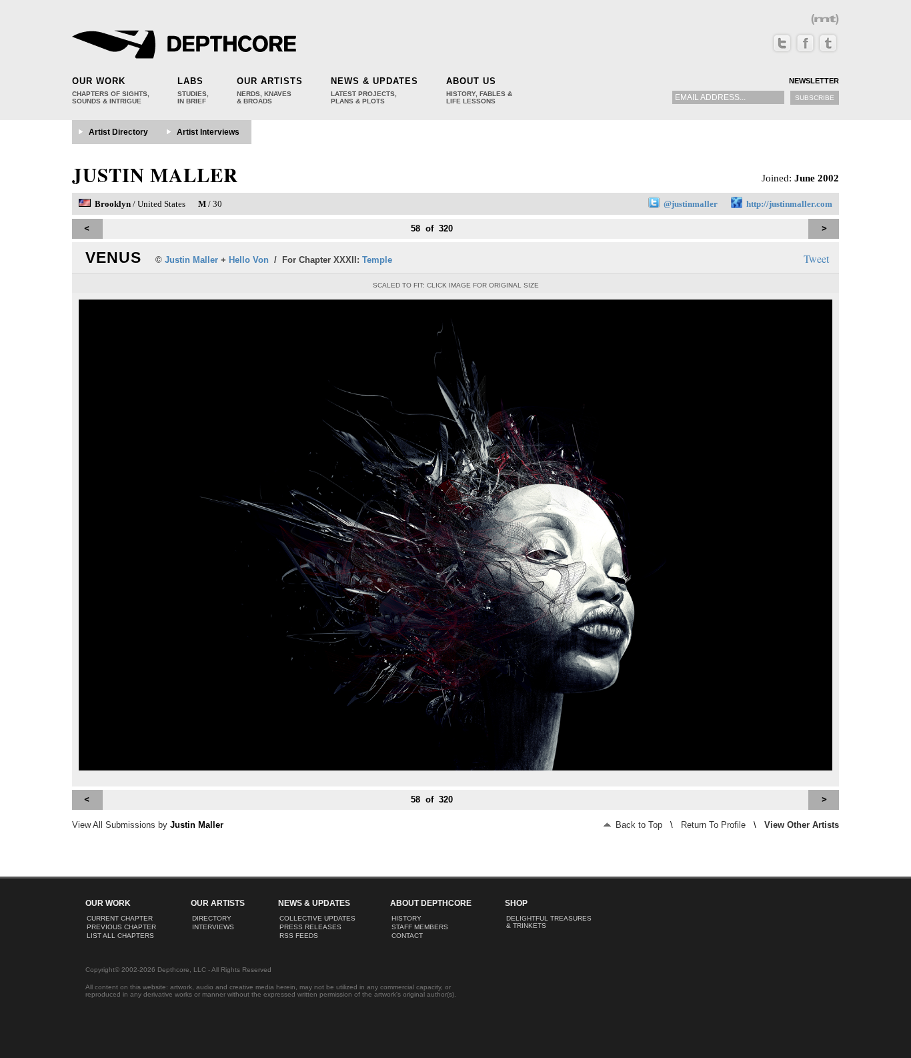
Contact (407, 935)
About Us (471, 81)
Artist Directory (118, 132)
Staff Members (419, 927)
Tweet (816, 258)
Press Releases (310, 927)
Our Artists (270, 81)
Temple (377, 260)
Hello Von (249, 260)
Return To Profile (713, 825)
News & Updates (374, 81)
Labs (190, 81)
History (406, 918)
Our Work (98, 81)
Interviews (213, 927)
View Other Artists (801, 825)
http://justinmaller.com (789, 204)
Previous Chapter (121, 927)
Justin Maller (155, 175)
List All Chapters (120, 935)
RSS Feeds (298, 935)
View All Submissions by (147, 825)
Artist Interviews (208, 132)
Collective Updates (317, 918)
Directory (211, 918)
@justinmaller (691, 204)
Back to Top (637, 825)
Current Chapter (120, 918)
